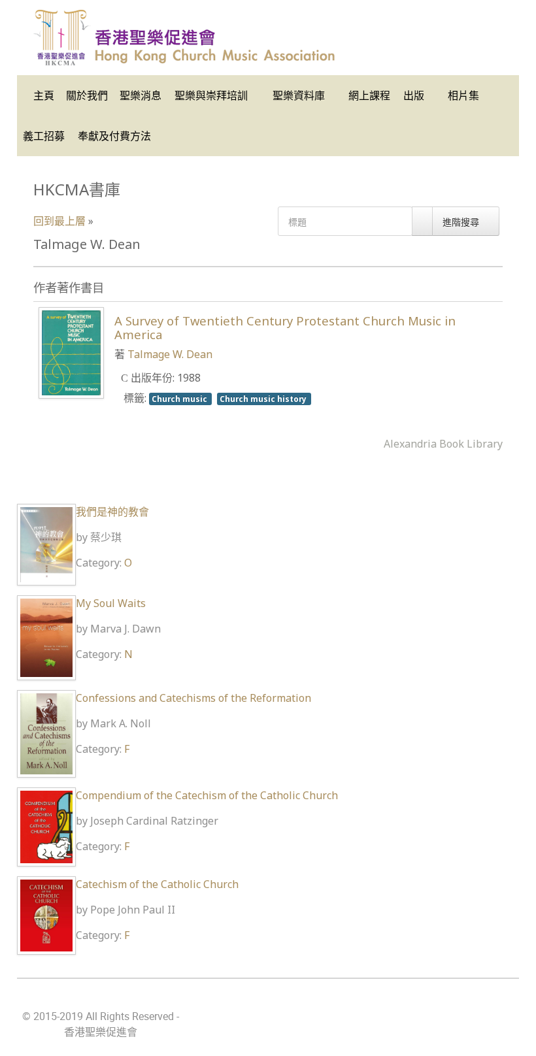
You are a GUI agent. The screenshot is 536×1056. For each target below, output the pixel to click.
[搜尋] (422, 221)
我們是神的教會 (112, 511)
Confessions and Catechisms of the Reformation (193, 698)
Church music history (264, 398)
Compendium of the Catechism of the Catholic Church (207, 795)
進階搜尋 (462, 222)
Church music (180, 398)
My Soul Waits (111, 603)
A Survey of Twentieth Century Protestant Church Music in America (285, 327)
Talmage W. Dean (169, 354)
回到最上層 (59, 221)
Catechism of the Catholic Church (157, 884)
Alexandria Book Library (443, 444)
